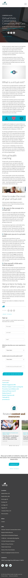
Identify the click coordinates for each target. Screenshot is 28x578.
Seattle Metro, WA (5, 496)
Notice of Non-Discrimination (8, 549)
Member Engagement (12, 28)
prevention (5, 399)
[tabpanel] (11, 432)
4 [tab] (14, 445)
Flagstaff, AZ (4, 507)
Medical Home (6, 393)
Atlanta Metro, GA (5, 493)
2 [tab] (11, 445)
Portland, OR (4, 502)
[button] (25, 3)
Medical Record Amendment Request (9, 535)
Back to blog (7, 36)
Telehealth (5, 397)
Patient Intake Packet (6, 546)
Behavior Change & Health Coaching (12, 386)
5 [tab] (16, 445)
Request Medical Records (7, 532)
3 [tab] (13, 445)
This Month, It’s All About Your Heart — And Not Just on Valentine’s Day (10, 437)
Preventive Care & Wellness (10, 389)
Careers (5, 382)
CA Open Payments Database (8, 541)
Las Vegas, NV (4, 505)
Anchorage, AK (4, 499)
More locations (4, 513)
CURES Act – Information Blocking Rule (10, 538)
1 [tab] (9, 445)
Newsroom (14, 464)
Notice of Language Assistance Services (10, 552)
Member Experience (8, 395)
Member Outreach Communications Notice (11, 529)
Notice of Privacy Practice (7, 544)
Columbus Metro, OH (6, 510)
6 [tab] (18, 445)
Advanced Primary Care (9, 391)
